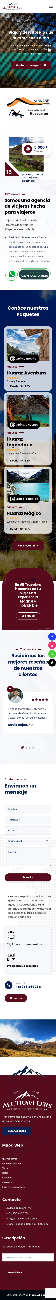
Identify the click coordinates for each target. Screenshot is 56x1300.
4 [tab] (33, 748)
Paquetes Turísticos (12, 1163)
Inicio (5, 1154)
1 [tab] (23, 748)
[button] (3, 1038)
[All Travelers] (12, 6)
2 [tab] (26, 748)
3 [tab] (29, 748)
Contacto (7, 1177)
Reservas (7, 1182)
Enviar (29, 877)
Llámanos (20, 983)
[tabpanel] (28, 708)
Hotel (5, 1173)
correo (18, 998)
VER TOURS (28, 616)
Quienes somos (9, 1158)
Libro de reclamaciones (13, 1187)
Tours (5, 1168)
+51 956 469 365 (28, 987)
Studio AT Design (39, 1295)
